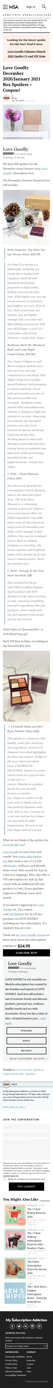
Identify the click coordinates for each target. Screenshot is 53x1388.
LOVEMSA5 (16, 914)
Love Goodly (11, 851)
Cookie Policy (11, 1364)
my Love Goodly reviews (31, 935)
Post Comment (26, 1186)
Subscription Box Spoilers (19, 1074)
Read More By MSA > (14, 1107)
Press (28, 1371)
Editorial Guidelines (13, 1371)
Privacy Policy (11, 1360)
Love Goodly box (13, 844)
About (29, 1356)
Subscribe (30, 1360)
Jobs (28, 1367)
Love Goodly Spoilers (29, 1069)
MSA (14, 98)
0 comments (30, 101)
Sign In (30, 7)
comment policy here (11, 1176)
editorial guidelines (29, 25)
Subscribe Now (26, 952)
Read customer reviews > (29, 1058)
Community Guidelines (15, 1356)
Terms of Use (11, 1367)
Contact (30, 1364)
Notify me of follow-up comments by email (26, 1179)
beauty (12, 865)
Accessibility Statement (15, 1375)
